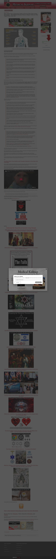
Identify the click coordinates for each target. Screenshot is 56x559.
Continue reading (38, 282)
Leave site (17, 282)
